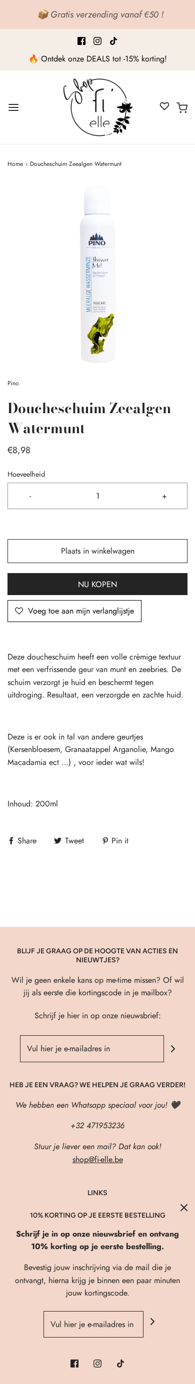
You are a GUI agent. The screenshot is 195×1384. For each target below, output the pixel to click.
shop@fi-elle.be (97, 1159)
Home (15, 163)
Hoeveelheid (26, 474)
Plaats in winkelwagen (97, 551)
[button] (98, 274)
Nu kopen (97, 584)
